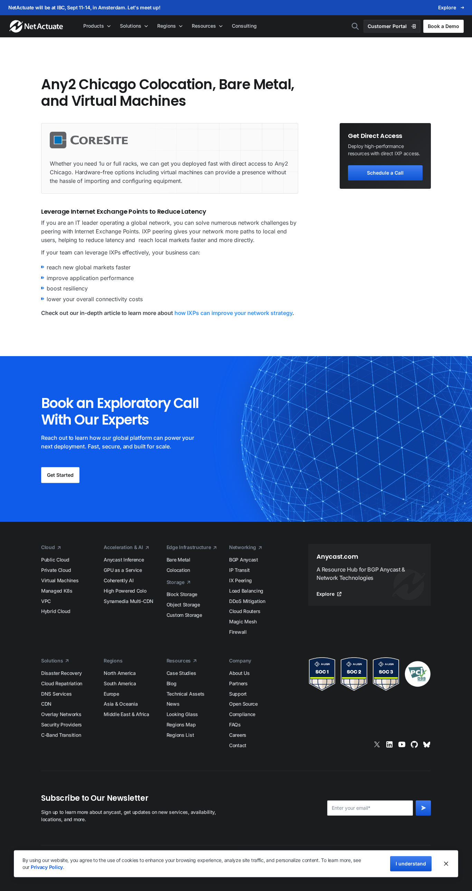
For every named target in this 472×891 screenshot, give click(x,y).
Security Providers (61, 724)
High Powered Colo (125, 591)
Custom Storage (184, 615)
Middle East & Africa (126, 714)
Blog (172, 683)
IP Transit (239, 570)
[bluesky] (427, 744)
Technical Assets (186, 694)
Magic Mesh (243, 621)
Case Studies (181, 673)
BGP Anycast (243, 560)
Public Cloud (55, 560)
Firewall (238, 632)
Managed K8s (57, 591)
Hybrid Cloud (55, 611)
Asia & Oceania (121, 704)
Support (238, 694)
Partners (238, 683)
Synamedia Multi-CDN (128, 601)
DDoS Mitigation (247, 601)
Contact (237, 745)
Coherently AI (118, 580)
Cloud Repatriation (61, 683)
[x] (377, 744)
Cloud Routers (244, 611)
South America (120, 683)
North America (119, 673)
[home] (36, 26)
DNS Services (56, 694)
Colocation (178, 570)
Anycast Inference (124, 560)
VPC (46, 601)
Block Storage (182, 594)
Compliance (242, 714)
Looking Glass (182, 714)
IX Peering (240, 580)
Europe (111, 694)
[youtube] (402, 744)
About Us (239, 673)
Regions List (180, 735)
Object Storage (183, 604)
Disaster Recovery (61, 673)
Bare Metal (178, 560)
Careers (237, 735)
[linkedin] (389, 744)
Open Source (243, 704)
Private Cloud (56, 570)
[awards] (369, 674)
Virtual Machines (60, 580)
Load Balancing (246, 591)
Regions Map (181, 724)
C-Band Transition (61, 735)
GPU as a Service (123, 570)
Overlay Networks (61, 714)
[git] (414, 744)
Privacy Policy (47, 867)
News (173, 704)
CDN (46, 704)
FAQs (235, 724)
